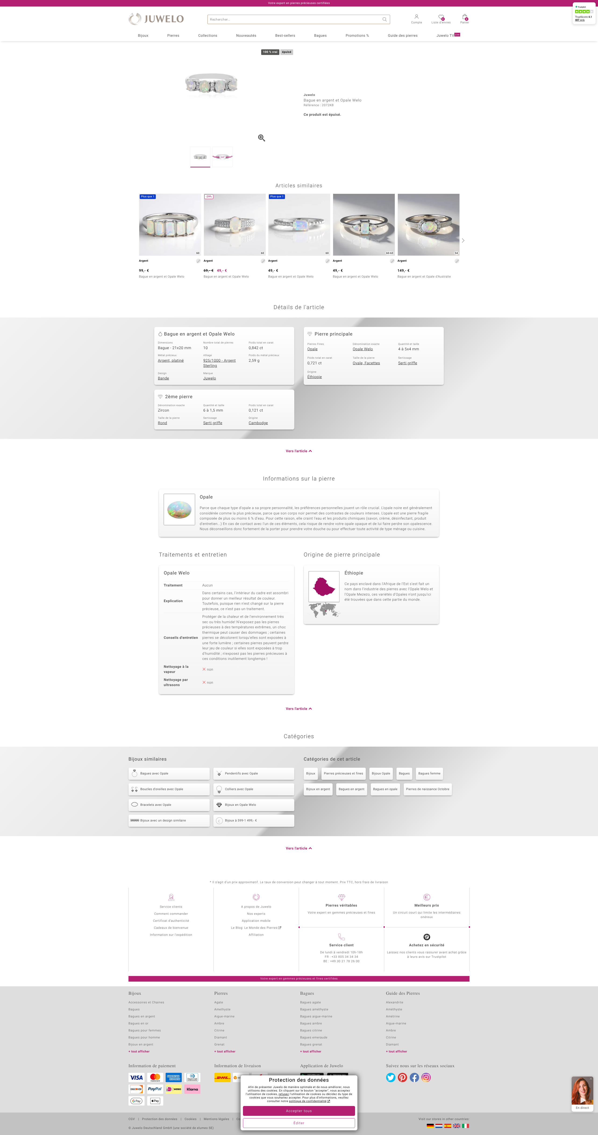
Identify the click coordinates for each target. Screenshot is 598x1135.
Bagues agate (310, 1002)
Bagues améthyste (314, 1009)
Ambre (219, 1023)
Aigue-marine (224, 1016)
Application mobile (256, 921)
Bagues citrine (311, 1030)
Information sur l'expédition (171, 935)
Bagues (320, 35)
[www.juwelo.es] (447, 1126)
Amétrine (393, 1016)
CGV (131, 1119)
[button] (416, 19)
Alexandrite (394, 1002)
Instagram (426, 1077)
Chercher (385, 19)
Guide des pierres (403, 35)
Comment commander (171, 914)
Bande (163, 378)
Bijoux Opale (381, 773)
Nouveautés (246, 35)
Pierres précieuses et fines (343, 773)
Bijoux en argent (318, 789)
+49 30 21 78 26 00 (345, 961)
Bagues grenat (311, 1044)
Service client (341, 945)
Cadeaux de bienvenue (171, 928)
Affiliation (256, 935)
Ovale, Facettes (366, 363)
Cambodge (258, 423)
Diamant (220, 1037)
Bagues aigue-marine (316, 1016)
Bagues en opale (385, 789)
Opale (312, 349)
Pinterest (402, 1077)
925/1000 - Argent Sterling (219, 363)
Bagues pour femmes (144, 1030)
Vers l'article (296, 451)
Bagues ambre (311, 1023)
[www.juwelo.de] (430, 1126)
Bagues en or (138, 1023)
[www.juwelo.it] (465, 1126)
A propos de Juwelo (256, 907)
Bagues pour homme (144, 1037)
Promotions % (357, 35)
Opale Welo (363, 349)
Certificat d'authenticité (171, 921)
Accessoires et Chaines (146, 1002)
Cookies (190, 1119)
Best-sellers (285, 35)
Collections (207, 35)
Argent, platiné (171, 360)
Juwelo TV (448, 35)
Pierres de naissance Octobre (427, 789)
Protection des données (159, 1119)
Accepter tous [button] (299, 1111)
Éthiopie (314, 377)
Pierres (173, 35)
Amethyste (222, 1009)
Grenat (219, 1044)
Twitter (390, 1077)
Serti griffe (407, 363)
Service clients (171, 907)
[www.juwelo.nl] (438, 1126)
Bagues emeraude (313, 1037)
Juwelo (209, 378)
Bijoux (143, 35)
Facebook (414, 1077)
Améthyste (394, 1009)
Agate (218, 1002)
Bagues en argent (351, 789)
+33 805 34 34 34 (345, 957)
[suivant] (462, 240)
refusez (284, 1094)
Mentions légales (216, 1119)
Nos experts (256, 914)
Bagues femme (429, 773)
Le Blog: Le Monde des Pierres (254, 928)
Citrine (219, 1030)
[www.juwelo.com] (456, 1126)
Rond (162, 423)
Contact (242, 1119)
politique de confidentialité (307, 1101)
